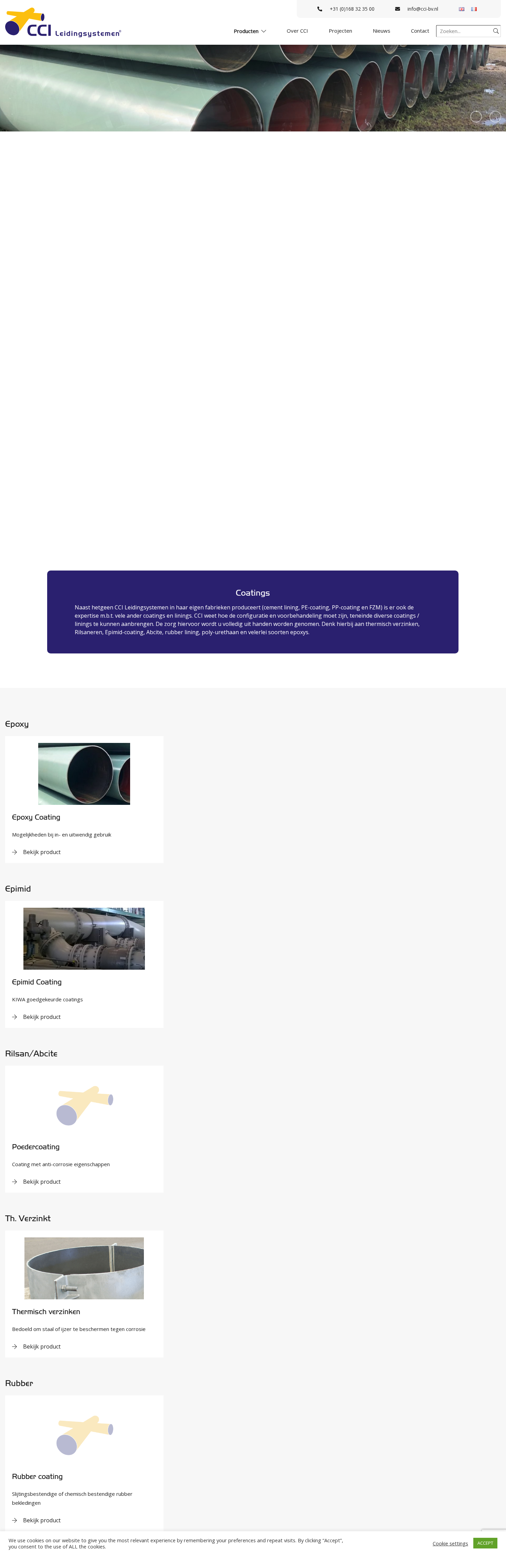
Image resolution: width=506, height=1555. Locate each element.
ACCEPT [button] (485, 1543)
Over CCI (297, 30)
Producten (246, 31)
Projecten (340, 30)
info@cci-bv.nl (423, 9)
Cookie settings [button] (450, 1543)
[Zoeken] (496, 31)
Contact (420, 30)
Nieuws (381, 30)
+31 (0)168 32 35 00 (352, 9)
